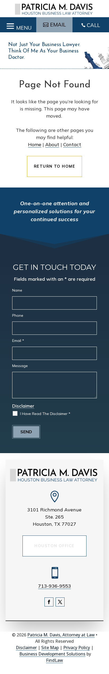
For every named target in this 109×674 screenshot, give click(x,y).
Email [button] (58, 24)
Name (17, 290)
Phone (17, 315)
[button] (18, 25)
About (52, 144)
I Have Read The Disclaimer (45, 413)
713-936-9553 (54, 586)
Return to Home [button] (54, 166)
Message (20, 365)
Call (93, 25)
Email (18, 340)
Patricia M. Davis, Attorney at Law (61, 635)
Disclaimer (23, 406)
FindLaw (54, 660)
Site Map (50, 647)
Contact (72, 144)
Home (34, 144)
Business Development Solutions (52, 654)
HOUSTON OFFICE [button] (54, 545)
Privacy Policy (76, 647)
